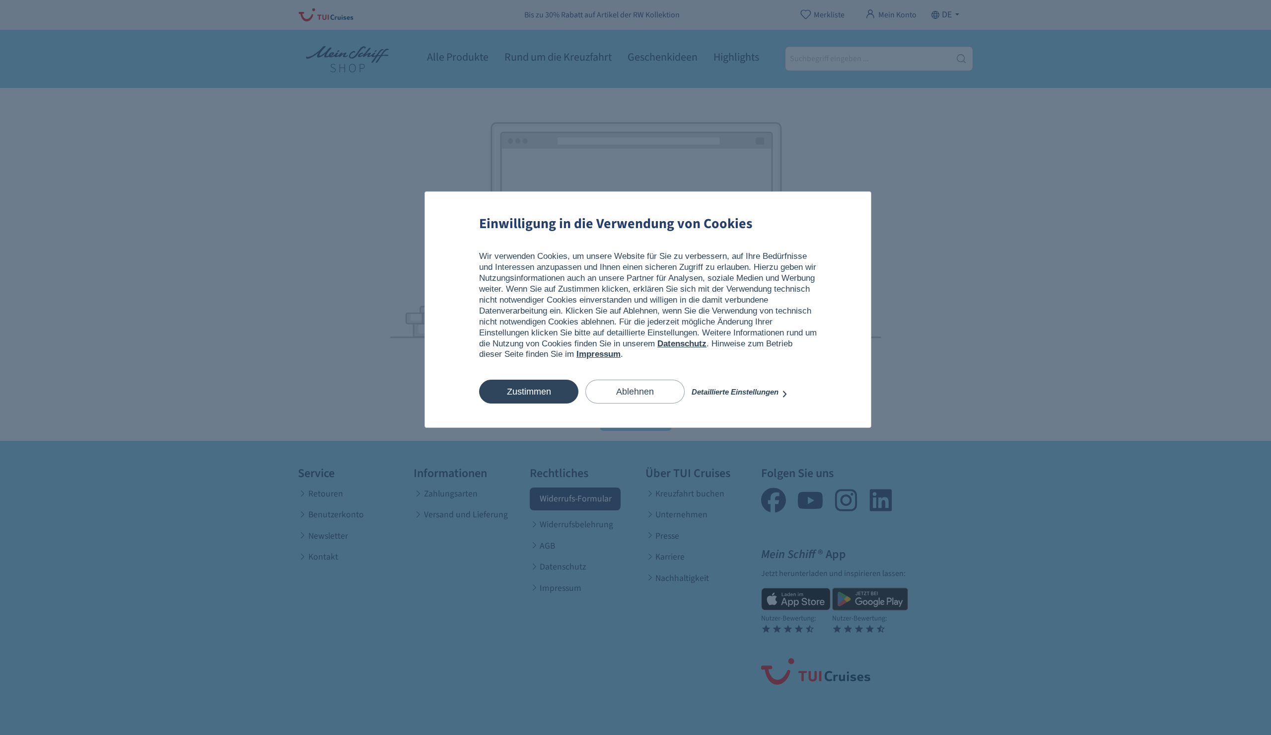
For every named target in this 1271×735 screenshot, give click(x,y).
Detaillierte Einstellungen (736, 392)
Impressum (598, 354)
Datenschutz (681, 343)
